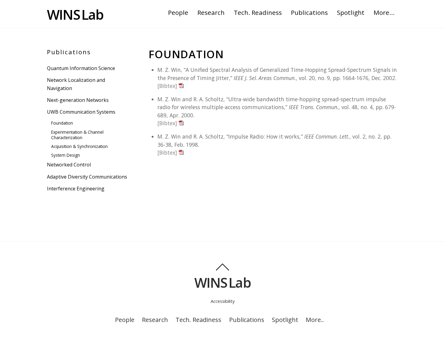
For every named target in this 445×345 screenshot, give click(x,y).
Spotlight (350, 12)
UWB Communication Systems (81, 112)
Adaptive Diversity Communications (87, 176)
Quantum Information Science (81, 68)
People (178, 12)
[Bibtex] (167, 85)
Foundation (62, 123)
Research (211, 12)
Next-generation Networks (78, 100)
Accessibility (223, 301)
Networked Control (69, 164)
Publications (309, 12)
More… (384, 12)
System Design (65, 155)
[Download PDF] (181, 85)
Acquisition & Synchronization (79, 146)
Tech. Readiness (258, 12)
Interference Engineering (75, 188)
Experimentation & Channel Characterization (77, 134)
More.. (315, 319)
